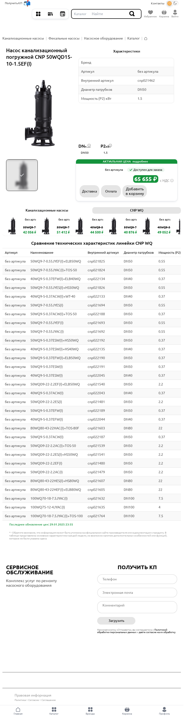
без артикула (15, 261)
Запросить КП (161, 191)
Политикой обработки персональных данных (132, 631)
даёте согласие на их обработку (157, 632)
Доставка (89, 191)
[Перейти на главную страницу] (17, 14)
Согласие (33, 700)
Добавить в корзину (135, 191)
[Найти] (132, 14)
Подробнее (27, 595)
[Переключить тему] (172, 3)
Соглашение (48, 700)
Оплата (111, 191)
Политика (20, 700)
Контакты (157, 3)
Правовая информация (33, 695)
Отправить (158, 621)
